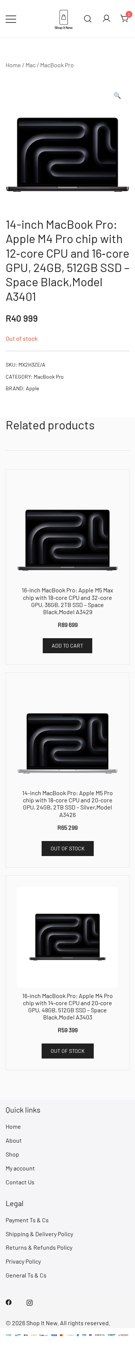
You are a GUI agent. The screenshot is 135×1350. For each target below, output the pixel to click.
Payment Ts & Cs (27, 1219)
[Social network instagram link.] (30, 1301)
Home (13, 64)
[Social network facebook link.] (9, 1301)
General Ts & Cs (26, 1275)
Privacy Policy (23, 1261)
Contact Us (20, 1181)
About (14, 1140)
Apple (32, 388)
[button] (117, 96)
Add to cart (67, 645)
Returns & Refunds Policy (39, 1247)
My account (20, 1168)
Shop (12, 1154)
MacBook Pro (57, 64)
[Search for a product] (88, 19)
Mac (31, 64)
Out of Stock (68, 848)
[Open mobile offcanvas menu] (11, 19)
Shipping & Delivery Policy (39, 1233)
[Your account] (106, 19)
